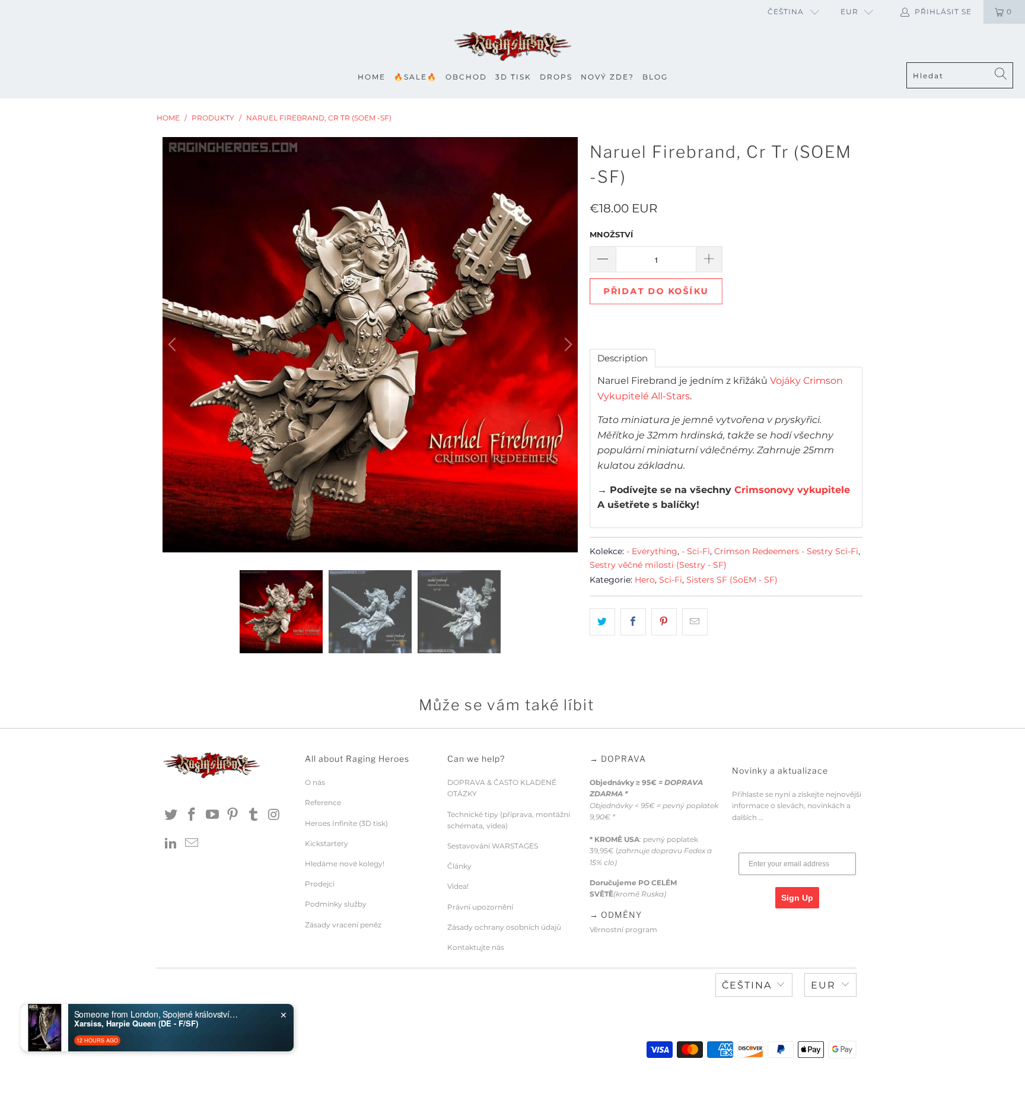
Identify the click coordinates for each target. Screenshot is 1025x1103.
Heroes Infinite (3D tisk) (346, 823)
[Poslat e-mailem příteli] (695, 621)
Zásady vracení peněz (343, 924)
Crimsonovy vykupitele (792, 489)
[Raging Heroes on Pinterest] (233, 815)
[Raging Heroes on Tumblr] (254, 815)
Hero (645, 579)
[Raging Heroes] (512, 46)
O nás (315, 782)
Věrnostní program (623, 929)
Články (459, 866)
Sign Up (797, 897)
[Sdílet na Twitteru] (602, 621)
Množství (611, 234)
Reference (323, 802)
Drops (556, 76)
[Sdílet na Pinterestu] (664, 621)
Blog (655, 76)
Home (372, 76)
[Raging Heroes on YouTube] (212, 815)
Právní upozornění (480, 906)
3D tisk (513, 76)
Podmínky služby (336, 903)
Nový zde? (607, 76)
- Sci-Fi (696, 551)
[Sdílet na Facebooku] (633, 621)
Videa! (458, 886)
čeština (786, 11)
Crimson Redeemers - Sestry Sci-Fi (786, 551)
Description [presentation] (622, 358)
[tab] (622, 358)
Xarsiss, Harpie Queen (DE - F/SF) (136, 1023)
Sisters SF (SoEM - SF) (732, 579)
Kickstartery (326, 843)
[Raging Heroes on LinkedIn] (171, 843)
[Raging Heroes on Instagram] (274, 815)
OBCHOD (466, 76)
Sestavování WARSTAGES (492, 845)
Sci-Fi (670, 579)
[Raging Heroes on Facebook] (192, 815)
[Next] (566, 344)
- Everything (651, 551)
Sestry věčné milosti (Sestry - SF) (658, 565)
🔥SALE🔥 (415, 76)
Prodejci (320, 883)
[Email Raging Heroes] (192, 843)
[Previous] (174, 344)
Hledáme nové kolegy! (344, 863)
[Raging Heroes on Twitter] (171, 815)
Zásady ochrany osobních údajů (504, 927)
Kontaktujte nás (475, 947)
